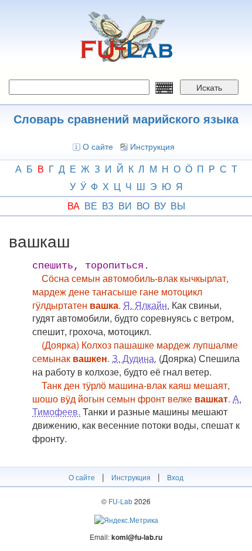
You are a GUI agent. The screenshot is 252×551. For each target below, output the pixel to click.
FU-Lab (120, 501)
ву (160, 205)
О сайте (98, 146)
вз (108, 205)
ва (73, 205)
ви (125, 205)
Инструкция (152, 146)
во (143, 205)
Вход (175, 477)
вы (178, 205)
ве (90, 205)
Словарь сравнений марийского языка (126, 118)
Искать (209, 87)
